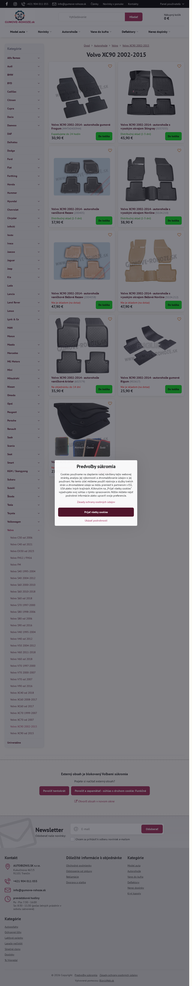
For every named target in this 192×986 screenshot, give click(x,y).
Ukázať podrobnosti (96, 520)
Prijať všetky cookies (96, 512)
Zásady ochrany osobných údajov (96, 502)
